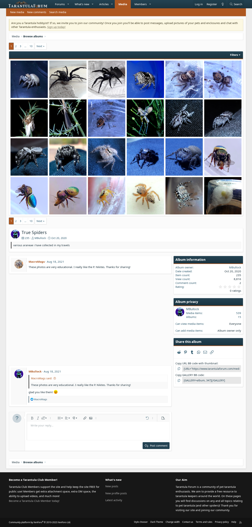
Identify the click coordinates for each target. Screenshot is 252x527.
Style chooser (141, 521)
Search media (57, 12)
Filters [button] (234, 55)
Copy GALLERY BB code (189, 375)
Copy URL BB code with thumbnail (196, 363)
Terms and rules (204, 521)
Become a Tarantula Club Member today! (34, 501)
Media (122, 4)
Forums (60, 4)
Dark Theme (156, 521)
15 (239, 317)
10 (31, 46)
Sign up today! (56, 27)
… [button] (25, 46)
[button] (68, 4)
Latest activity (113, 500)
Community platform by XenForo (40, 522)
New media (17, 12)
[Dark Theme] (222, 4)
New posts (111, 486)
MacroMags (37, 261)
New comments (36, 12)
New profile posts (116, 493)
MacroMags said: (41, 378)
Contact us (187, 521)
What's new (82, 4)
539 (238, 313)
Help (233, 521)
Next (39, 46)
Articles (104, 4)
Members (140, 4)
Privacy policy (222, 521)
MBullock (40, 238)
